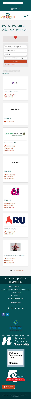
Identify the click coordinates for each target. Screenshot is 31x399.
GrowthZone (19, 270)
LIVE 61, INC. (7, 200)
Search (16, 62)
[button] (15, 37)
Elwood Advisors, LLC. (10, 143)
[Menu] (15, 8)
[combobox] (15, 50)
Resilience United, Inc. (10, 228)
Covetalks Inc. (8, 118)
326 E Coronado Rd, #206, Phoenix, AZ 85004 (16, 289)
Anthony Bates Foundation (11, 91)
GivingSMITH (7, 171)
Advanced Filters (9, 65)
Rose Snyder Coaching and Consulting (14, 255)
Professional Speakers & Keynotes (11, 71)
